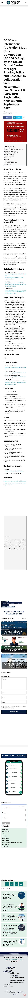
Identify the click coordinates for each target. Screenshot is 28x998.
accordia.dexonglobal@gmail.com (14, 471)
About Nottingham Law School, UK (14, 149)
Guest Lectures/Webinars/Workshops (13, 643)
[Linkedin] (11, 884)
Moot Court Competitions (11, 40)
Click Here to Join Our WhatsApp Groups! (14, 613)
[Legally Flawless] (5, 112)
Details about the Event (11, 151)
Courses (13, 660)
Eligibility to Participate (11, 153)
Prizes (7, 159)
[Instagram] (16, 884)
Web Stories (4, 846)
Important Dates (9, 161)
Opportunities (7, 39)
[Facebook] (7, 884)
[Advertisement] (14, 22)
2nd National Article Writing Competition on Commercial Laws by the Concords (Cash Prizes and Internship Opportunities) (10, 942)
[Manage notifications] (24, 995)
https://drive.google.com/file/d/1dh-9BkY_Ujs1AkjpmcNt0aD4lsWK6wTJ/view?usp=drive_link (15, 284)
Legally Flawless (11, 112)
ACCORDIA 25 (5, 601)
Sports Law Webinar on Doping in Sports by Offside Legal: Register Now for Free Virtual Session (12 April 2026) (13, 648)
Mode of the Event (10, 154)
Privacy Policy (21, 991)
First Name (5, 813)
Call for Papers (13, 627)
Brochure (8, 164)
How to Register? (9, 156)
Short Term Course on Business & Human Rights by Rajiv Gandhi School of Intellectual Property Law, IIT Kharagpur (13, 665)
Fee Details (8, 157)
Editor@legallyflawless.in (17, 982)
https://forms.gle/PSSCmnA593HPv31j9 (15, 377)
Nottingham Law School (8, 606)
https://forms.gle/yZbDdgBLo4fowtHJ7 (15, 373)
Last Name (5, 818)
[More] (23, 117)
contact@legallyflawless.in (17, 977)
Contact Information (11, 162)
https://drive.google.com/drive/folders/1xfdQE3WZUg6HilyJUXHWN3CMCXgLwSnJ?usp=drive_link (15, 291)
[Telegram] (21, 884)
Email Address (6, 807)
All (19, 618)
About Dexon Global (10, 148)
